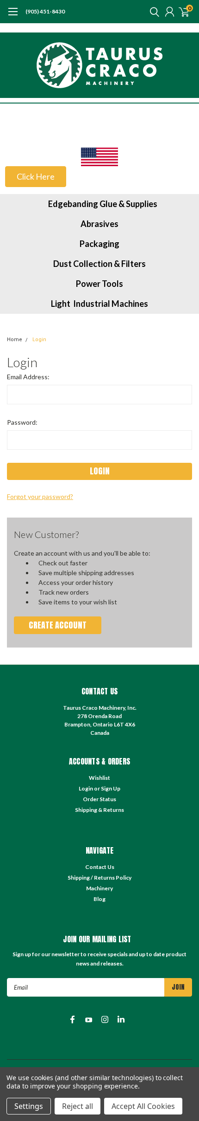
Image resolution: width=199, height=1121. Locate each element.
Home (14, 340)
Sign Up (110, 788)
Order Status (99, 799)
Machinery (99, 888)
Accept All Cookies (143, 1106)
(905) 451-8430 (45, 11)
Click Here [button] (36, 176)
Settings (28, 1106)
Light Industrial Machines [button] (99, 303)
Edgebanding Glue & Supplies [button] (102, 204)
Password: (22, 422)
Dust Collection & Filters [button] (99, 264)
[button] (99, 157)
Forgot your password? (40, 496)
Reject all (77, 1106)
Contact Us (99, 866)
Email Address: (28, 377)
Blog (99, 898)
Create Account (58, 625)
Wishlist (99, 777)
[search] (152, 11)
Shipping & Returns (99, 809)
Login (39, 340)
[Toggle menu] (12, 16)
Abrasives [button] (99, 224)
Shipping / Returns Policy (99, 877)
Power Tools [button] (99, 284)
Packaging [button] (99, 244)
